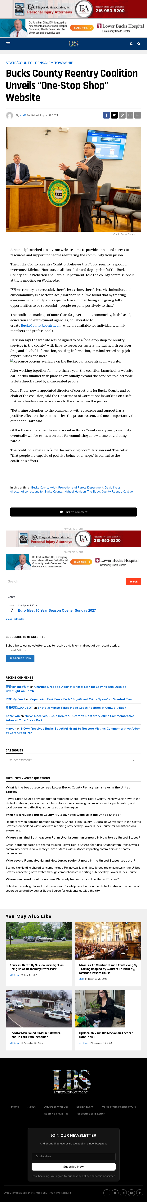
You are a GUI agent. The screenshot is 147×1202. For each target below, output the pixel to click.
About (31, 1107)
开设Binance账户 (17, 687)
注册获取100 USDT (19, 708)
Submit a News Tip (56, 1113)
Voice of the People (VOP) (119, 1107)
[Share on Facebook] (106, 115)
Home (15, 1107)
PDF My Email (15, 699)
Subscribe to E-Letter (91, 1113)
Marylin (11, 729)
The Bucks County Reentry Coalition (110, 491)
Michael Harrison (75, 491)
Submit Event (84, 1107)
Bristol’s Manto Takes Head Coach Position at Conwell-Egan (82, 708)
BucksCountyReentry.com (41, 325)
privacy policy (81, 1176)
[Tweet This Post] (114, 115)
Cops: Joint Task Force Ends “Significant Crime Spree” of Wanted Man (81, 699)
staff (23, 115)
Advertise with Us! (56, 1107)
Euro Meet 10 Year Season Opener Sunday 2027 (57, 610)
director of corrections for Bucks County (36, 491)
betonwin (13, 716)
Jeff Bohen (15, 975)
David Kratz (112, 487)
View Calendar (15, 619)
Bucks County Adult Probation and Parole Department (67, 487)
